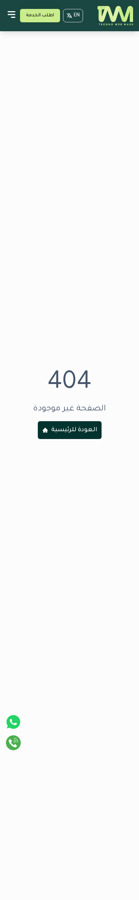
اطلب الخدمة (40, 15)
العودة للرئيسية (74, 430)
